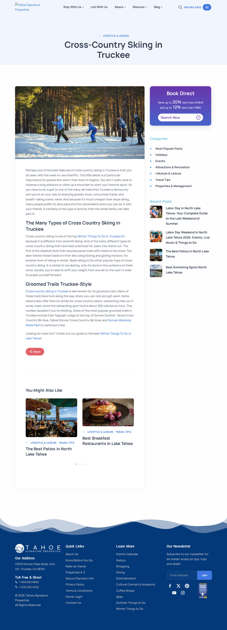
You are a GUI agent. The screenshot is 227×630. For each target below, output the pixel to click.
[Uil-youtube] (174, 592)
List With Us (99, 7)
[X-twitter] (178, 585)
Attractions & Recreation (173, 167)
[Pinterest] (187, 585)
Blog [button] (157, 7)
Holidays (161, 155)
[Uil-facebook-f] (170, 585)
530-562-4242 (192, 7)
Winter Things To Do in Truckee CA (101, 236)
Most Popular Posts (169, 148)
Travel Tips (66, 442)
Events (160, 161)
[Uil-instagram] (182, 592)
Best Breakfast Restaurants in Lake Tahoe (107, 440)
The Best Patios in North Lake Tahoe (49, 451)
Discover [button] (139, 7)
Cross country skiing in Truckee (47, 291)
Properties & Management (174, 186)
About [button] (119, 7)
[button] (76, 464)
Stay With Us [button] (72, 7)
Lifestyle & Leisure (116, 35)
